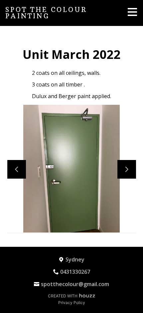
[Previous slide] (16, 169)
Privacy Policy (71, 302)
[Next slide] (126, 169)
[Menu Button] (132, 12)
